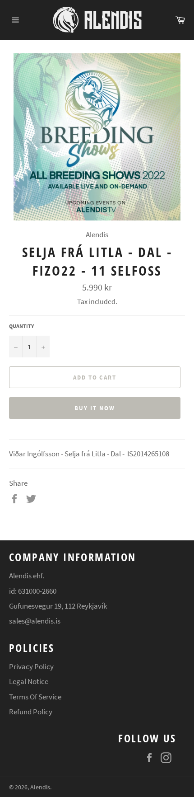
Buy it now (94, 408)
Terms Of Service (35, 697)
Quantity (21, 326)
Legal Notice (28, 681)
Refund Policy (30, 712)
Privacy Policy (31, 666)
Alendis (40, 787)
